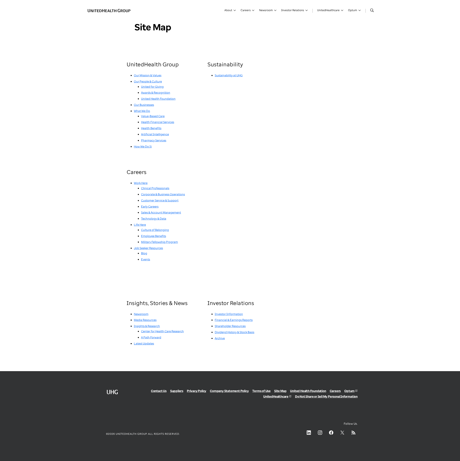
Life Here (140, 225)
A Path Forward (151, 337)
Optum (349, 391)
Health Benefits (151, 128)
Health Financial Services (157, 122)
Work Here (141, 183)
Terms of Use (261, 391)
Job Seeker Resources (148, 248)
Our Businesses (144, 105)
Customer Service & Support (159, 200)
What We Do (142, 111)
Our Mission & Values (147, 75)
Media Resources (145, 320)
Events (145, 259)
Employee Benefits (153, 236)
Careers (335, 391)
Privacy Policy (196, 391)
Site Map (280, 391)
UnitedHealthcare (275, 396)
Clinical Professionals (155, 188)
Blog (144, 253)
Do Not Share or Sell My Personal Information (326, 396)
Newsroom (141, 314)
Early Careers (149, 206)
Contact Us (159, 391)
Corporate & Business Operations (163, 194)
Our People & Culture (148, 81)
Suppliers (176, 391)
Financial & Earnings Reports (234, 320)
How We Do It (143, 146)
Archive (220, 338)
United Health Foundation (158, 99)
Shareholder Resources (230, 326)
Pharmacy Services (153, 140)
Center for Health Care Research (162, 331)
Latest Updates (144, 343)
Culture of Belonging (155, 230)
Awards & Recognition (155, 93)
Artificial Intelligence (155, 134)
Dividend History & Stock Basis (234, 332)
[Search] (372, 10)
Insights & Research (147, 326)
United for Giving (152, 87)
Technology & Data (153, 219)
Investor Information (229, 314)
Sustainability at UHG (229, 75)
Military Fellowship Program (159, 242)
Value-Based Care (153, 116)
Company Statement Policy (229, 391)
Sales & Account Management (161, 212)
